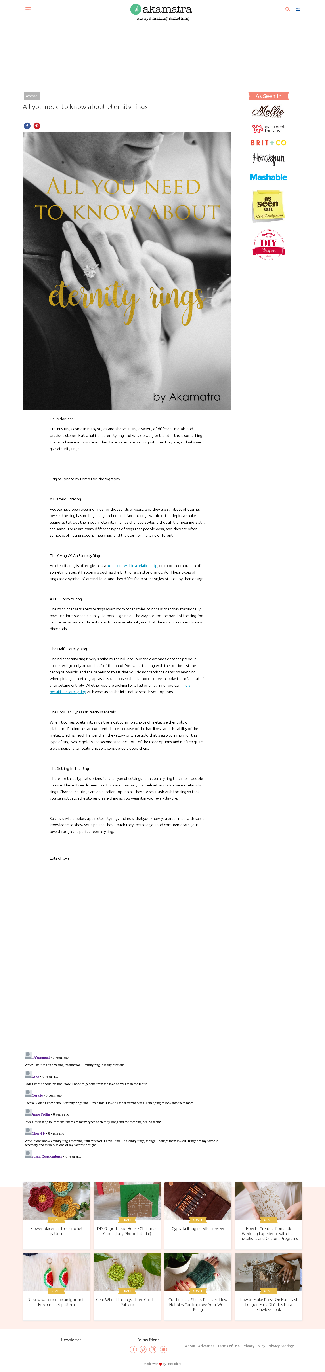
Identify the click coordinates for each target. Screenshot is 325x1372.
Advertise (206, 1346)
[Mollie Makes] (268, 116)
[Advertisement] (162, 53)
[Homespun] (268, 165)
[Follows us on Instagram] (152, 1349)
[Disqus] (127, 984)
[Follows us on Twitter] (163, 1349)
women (32, 96)
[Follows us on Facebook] (133, 1349)
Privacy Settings (281, 1346)
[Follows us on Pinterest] (143, 1349)
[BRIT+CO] (268, 145)
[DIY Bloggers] (268, 260)
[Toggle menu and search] (28, 9)
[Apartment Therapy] (268, 132)
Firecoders (174, 1364)
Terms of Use (228, 1346)
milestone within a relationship (132, 565)
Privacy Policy (254, 1346)
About (190, 1346)
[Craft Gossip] (268, 221)
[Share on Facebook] (27, 125)
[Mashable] (268, 183)
